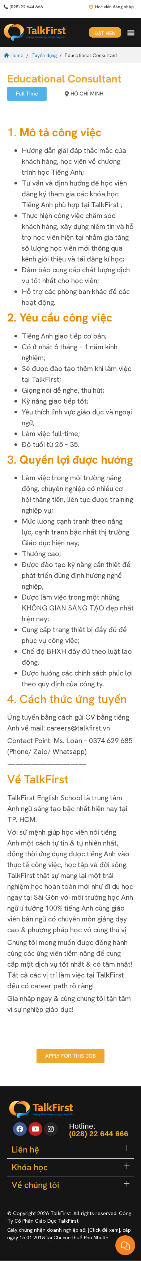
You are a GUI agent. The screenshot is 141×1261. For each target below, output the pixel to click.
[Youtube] (35, 1129)
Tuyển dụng (44, 55)
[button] (131, 33)
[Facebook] (20, 1129)
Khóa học (30, 1167)
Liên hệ (25, 1149)
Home (16, 55)
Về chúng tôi (35, 1184)
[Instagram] (51, 1129)
